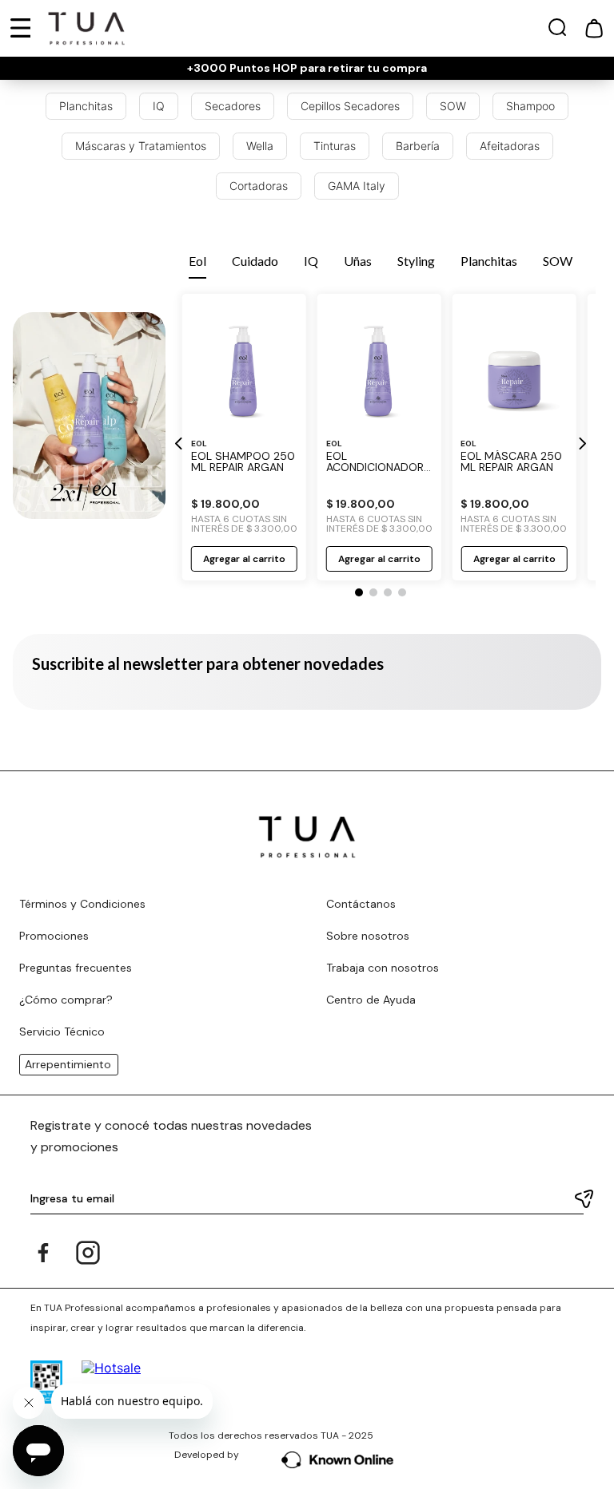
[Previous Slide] (179, 443)
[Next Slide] (581, 443)
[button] (557, 31)
